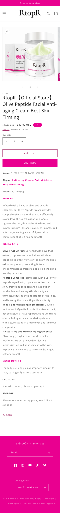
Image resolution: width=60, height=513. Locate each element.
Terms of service (31, 503)
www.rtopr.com (17, 498)
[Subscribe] (49, 453)
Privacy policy (14, 503)
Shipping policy (48, 503)
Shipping (6, 129)
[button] (4, 13)
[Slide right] (37, 87)
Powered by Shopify (33, 498)
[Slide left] (22, 87)
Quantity (6, 134)
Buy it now (30, 162)
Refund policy (50, 498)
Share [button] (9, 414)
